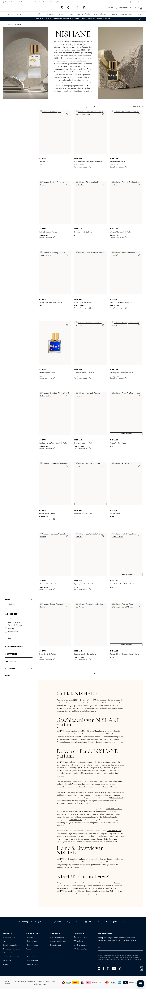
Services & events (34, 2)
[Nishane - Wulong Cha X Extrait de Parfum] (126, 343)
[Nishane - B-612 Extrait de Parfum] (55, 343)
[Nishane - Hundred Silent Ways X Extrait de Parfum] (55, 413)
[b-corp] (141, 968)
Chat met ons (82, 945)
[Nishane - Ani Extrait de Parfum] (126, 132)
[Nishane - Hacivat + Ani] (126, 483)
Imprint (48, 981)
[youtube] (114, 968)
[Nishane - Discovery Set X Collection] (90, 202)
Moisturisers (13, 632)
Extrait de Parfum (15, 625)
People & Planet (32, 964)
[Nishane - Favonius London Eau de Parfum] (90, 624)
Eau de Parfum (14, 622)
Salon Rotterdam (32, 961)
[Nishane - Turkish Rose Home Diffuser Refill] (126, 554)
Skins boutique (82, 949)
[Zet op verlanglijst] (67, 114)
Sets (9, 638)
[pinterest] (108, 968)
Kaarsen (11, 628)
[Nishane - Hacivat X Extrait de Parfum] (90, 413)
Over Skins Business (57, 937)
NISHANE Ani (101, 792)
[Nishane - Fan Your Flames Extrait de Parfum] (126, 272)
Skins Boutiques (10, 2)
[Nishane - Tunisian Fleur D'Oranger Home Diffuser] (126, 624)
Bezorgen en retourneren (12, 949)
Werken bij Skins (55, 2)
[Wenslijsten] (135, 8)
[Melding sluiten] (140, 19)
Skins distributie (56, 945)
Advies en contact (9, 937)
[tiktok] (120, 968)
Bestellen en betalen (10, 945)
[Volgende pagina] (98, 107)
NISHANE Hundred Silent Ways (96, 814)
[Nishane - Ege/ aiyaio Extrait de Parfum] (90, 554)
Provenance (7, 961)
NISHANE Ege (117, 836)
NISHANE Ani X (116, 798)
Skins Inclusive (22, 2)
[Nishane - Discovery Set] (55, 132)
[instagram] (99, 968)
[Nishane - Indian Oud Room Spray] (90, 483)
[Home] (4, 24)
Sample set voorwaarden (11, 957)
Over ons (29, 937)
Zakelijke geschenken (58, 941)
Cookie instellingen (40, 984)
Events (28, 953)
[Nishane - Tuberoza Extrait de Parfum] (90, 343)
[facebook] (103, 968)
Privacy (132, 959)
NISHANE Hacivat (97, 781)
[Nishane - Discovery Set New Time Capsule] (55, 272)
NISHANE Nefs (75, 820)
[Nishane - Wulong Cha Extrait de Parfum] (126, 202)
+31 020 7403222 (82, 937)
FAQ (4, 941)
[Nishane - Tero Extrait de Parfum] (55, 483)
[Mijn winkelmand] (140, 8)
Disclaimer (41, 981)
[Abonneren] (140, 947)
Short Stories (31, 957)
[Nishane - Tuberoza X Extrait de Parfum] (55, 554)
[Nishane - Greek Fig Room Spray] (126, 413)
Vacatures (29, 949)
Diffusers (11, 619)
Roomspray (12, 635)
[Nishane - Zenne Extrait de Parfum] (55, 624)
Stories (45, 2)
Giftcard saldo (8, 953)
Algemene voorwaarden (118, 959)
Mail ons (80, 941)
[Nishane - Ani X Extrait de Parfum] (90, 272)
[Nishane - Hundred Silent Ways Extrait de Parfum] (90, 132)
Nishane (11, 604)
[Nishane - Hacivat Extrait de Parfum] (55, 202)
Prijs (7, 676)
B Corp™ (6, 964)
